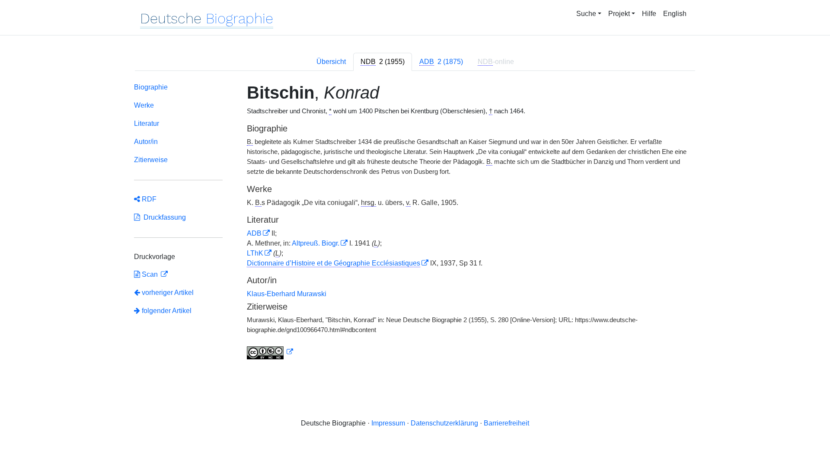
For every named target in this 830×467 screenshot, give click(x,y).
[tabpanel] (415, 223)
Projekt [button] (619, 13)
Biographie (151, 87)
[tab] (382, 62)
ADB (254, 233)
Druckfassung (163, 217)
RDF (148, 199)
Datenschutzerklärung (444, 423)
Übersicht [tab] (331, 61)
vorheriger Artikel (168, 292)
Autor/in (146, 141)
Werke (144, 105)
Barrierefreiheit (506, 423)
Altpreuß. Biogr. (315, 243)
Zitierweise (151, 159)
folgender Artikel (166, 310)
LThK (255, 253)
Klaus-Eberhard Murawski (286, 293)
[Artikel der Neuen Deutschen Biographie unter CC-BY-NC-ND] (270, 352)
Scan (150, 274)
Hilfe (649, 13)
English (674, 13)
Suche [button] (586, 13)
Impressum (388, 423)
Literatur (146, 123)
